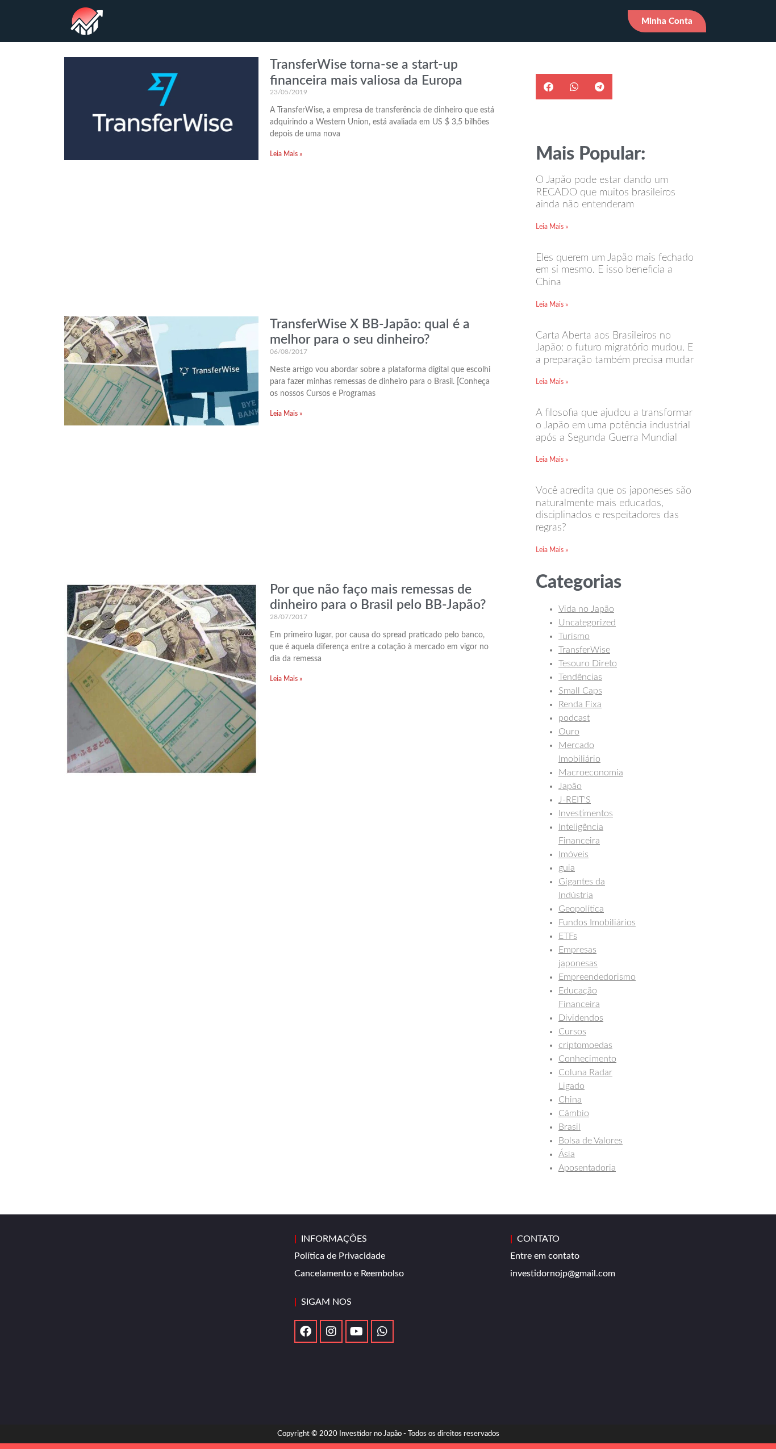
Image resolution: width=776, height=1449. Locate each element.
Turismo (574, 636)
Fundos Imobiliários (597, 922)
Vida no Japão (586, 608)
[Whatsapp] (382, 1331)
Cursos (572, 1031)
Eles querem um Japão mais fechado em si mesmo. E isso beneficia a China (615, 270)
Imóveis (573, 854)
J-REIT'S (574, 799)
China (570, 1099)
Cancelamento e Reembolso (349, 1273)
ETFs (567, 936)
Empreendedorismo (597, 977)
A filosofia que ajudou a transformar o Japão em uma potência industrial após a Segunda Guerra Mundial (614, 425)
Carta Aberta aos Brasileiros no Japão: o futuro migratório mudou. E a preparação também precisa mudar (615, 348)
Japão (570, 786)
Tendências (580, 677)
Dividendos (580, 1017)
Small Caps (580, 690)
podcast (574, 718)
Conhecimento (587, 1058)
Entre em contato (544, 1255)
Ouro (568, 731)
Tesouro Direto (587, 663)
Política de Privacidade (339, 1255)
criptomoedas (585, 1045)
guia (566, 867)
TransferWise (584, 649)
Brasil (569, 1126)
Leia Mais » (286, 154)
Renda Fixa (580, 704)
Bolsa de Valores (590, 1140)
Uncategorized (587, 622)
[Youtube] (356, 1331)
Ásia (566, 1154)
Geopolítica (581, 908)
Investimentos (585, 813)
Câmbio (573, 1113)
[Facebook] (305, 1331)
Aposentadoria (587, 1167)
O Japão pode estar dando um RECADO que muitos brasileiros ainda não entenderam (605, 192)
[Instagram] (331, 1331)
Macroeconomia (590, 772)
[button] (548, 86)
